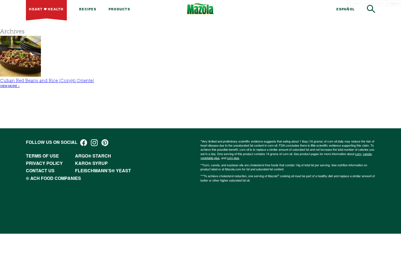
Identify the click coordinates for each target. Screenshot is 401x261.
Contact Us (40, 170)
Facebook (83, 142)
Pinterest (104, 142)
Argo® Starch (93, 156)
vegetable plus (210, 158)
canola (367, 154)
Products (119, 9)
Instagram (94, 142)
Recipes (87, 9)
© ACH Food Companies (53, 178)
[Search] (371, 9)
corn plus (233, 158)
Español (345, 9)
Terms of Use (42, 156)
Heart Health (46, 9)
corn (358, 154)
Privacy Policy (44, 163)
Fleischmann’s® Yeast (103, 170)
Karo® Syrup (91, 163)
